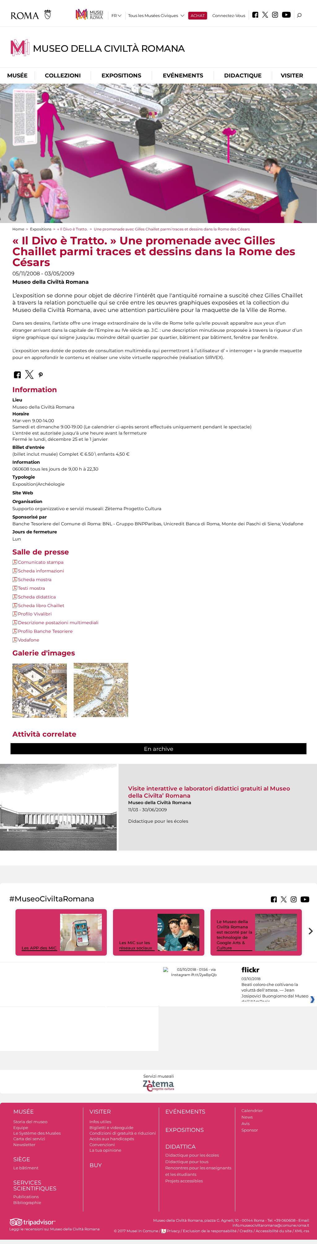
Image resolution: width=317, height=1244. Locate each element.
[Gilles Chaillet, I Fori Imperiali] (39, 690)
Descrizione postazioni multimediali (58, 622)
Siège (21, 1159)
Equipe (20, 1127)
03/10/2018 (274, 990)
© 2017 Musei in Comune (136, 1231)
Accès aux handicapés (111, 1138)
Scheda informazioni (41, 571)
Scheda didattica (37, 597)
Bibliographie (27, 1202)
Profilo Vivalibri (35, 614)
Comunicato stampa (40, 562)
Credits (246, 1231)
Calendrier (252, 1110)
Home (18, 229)
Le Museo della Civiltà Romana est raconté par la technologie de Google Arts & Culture (234, 934)
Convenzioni (102, 1144)
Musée (17, 75)
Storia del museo (30, 1121)
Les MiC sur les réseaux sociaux (135, 945)
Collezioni (63, 75)
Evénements (183, 75)
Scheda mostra (34, 579)
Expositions (121, 75)
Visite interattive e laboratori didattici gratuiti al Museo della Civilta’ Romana (209, 792)
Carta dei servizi (29, 1138)
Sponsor (249, 1130)
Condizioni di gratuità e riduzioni (122, 1133)
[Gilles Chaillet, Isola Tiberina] (101, 690)
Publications (26, 1196)
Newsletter (24, 1144)
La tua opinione (105, 1150)
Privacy (173, 1231)
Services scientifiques (34, 1185)
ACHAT (198, 15)
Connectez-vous (228, 15)
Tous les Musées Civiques (153, 15)
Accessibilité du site (274, 1231)
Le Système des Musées (37, 1133)
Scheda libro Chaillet (41, 605)
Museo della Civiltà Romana (109, 48)
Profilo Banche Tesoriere (45, 631)
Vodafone (28, 640)
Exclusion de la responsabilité (210, 1231)
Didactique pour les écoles (192, 1155)
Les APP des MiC (39, 947)
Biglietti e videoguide (111, 1127)
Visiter (292, 75)
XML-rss (302, 1231)
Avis (245, 1123)
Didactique (243, 75)
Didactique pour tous (186, 1161)
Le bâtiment (25, 1167)
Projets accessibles (184, 1180)
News (247, 1117)
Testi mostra (31, 588)
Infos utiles (100, 1121)
